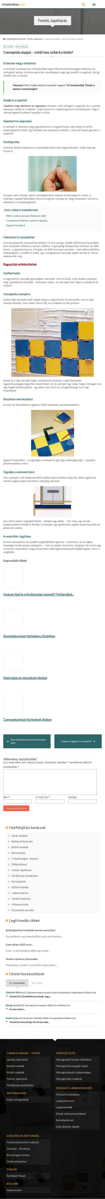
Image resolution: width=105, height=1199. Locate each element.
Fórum (39, 983)
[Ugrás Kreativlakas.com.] (4, 39)
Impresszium (14, 1190)
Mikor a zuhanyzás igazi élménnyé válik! (26, 216)
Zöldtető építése (17, 1161)
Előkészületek (19, 864)
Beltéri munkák (19, 847)
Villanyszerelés (19, 904)
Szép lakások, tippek (67, 1126)
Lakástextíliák (64, 1107)
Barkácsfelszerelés (22, 841)
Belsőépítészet (65, 1120)
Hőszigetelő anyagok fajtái (72, 1066)
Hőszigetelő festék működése (73, 1059)
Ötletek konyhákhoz (68, 1094)
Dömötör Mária (14, 992)
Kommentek (19, 983)
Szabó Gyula (12, 1018)
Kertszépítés (18, 881)
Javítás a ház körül (17, 1059)
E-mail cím (43, 797)
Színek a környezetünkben (71, 1113)
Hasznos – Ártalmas (18, 1148)
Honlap (72, 797)
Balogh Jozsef (13, 1005)
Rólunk (12, 1183)
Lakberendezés (19, 892)
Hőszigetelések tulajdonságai (73, 1072)
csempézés (23, 46)
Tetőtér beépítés (20, 898)
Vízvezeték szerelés (22, 910)
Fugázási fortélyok (15, 225)
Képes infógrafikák (18, 1099)
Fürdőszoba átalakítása (24, 875)
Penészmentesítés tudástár (23, 1142)
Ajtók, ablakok (19, 835)
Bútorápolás (18, 852)
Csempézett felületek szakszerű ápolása (26, 220)
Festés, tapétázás (21, 870)
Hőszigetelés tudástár (69, 1078)
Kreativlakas (13, 4)
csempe (9, 46)
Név (6, 797)
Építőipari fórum (16, 1175)
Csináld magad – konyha (24, 858)
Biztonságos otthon (18, 1155)
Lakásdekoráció (65, 1100)
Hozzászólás (11, 766)
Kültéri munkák (19, 887)
